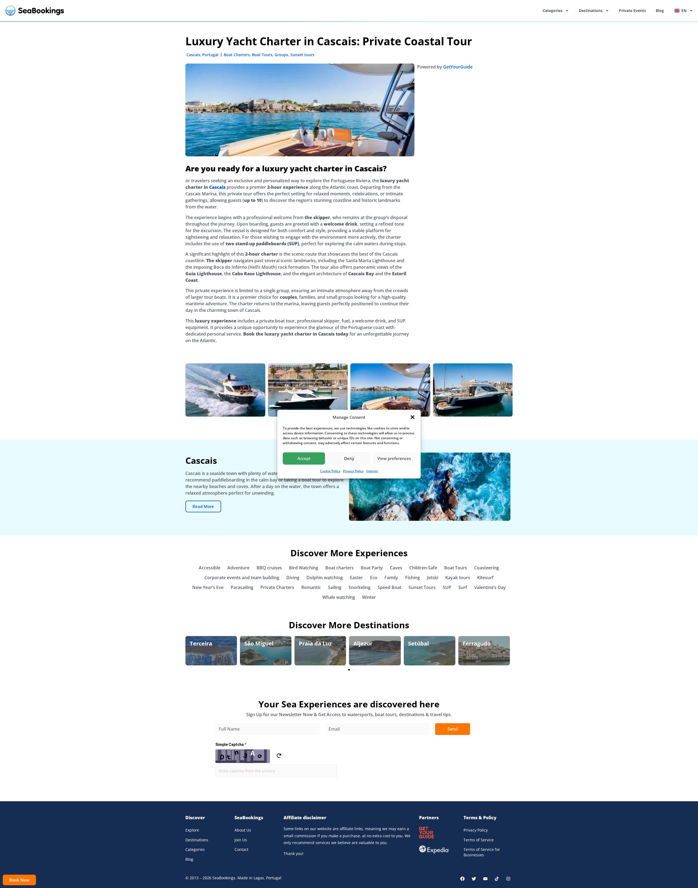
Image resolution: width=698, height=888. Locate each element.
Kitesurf (485, 578)
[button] (412, 417)
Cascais (193, 54)
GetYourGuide (458, 67)
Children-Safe (423, 568)
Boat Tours (262, 54)
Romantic (311, 587)
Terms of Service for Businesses (482, 852)
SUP (447, 587)
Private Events (632, 10)
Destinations (591, 10)
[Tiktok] (496, 878)
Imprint (372, 471)
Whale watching (338, 597)
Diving (292, 578)
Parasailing (242, 587)
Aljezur (362, 643)
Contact (241, 849)
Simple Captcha (230, 744)
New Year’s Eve (208, 587)
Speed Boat (389, 587)
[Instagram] (508, 878)
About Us (242, 830)
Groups (281, 54)
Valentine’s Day (490, 587)
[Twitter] (474, 878)
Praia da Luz (315, 643)
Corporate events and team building (241, 578)
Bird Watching (303, 568)
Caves (396, 568)
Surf (462, 587)
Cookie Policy (330, 471)
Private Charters (277, 587)
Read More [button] (203, 506)
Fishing (412, 578)
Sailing (334, 587)
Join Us (240, 839)
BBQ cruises (269, 568)
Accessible (209, 568)
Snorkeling (359, 587)
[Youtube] (485, 878)
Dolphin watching (324, 578)
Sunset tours (302, 54)
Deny (349, 458)
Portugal (210, 54)
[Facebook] (462, 878)
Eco (373, 578)
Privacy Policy (353, 471)
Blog (660, 10)
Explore (192, 830)
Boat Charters (237, 54)
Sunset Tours (422, 587)
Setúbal (418, 643)
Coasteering (486, 568)
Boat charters (339, 568)
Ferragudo (477, 643)
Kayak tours (457, 578)
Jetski (432, 578)
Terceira (201, 643)
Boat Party (372, 568)
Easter (356, 578)
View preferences (394, 458)
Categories (552, 10)
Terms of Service (479, 839)
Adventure (238, 568)
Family (391, 578)
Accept (304, 458)
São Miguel (258, 643)
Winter (369, 597)
